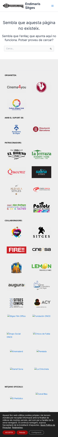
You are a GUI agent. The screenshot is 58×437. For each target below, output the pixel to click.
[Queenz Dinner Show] (16, 172)
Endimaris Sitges (32, 6)
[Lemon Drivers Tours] (41, 268)
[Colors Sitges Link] (16, 105)
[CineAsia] (41, 250)
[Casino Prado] (41, 87)
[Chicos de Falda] (41, 338)
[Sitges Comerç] (16, 303)
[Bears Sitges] (16, 268)
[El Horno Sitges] (16, 154)
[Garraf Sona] (16, 374)
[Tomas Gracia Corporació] (41, 190)
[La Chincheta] (41, 374)
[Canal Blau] (41, 398)
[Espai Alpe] (16, 207)
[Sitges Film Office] (17, 320)
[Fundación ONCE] (41, 320)
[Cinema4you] (16, 87)
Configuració (36, 432)
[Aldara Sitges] (16, 190)
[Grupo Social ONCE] (16, 338)
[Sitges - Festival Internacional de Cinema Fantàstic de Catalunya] (41, 232)
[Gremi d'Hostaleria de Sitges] (41, 285)
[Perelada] (41, 356)
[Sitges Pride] (16, 232)
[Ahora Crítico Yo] (41, 303)
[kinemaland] (16, 356)
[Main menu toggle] (52, 6)
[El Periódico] (16, 398)
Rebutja (22, 432)
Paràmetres (17, 427)
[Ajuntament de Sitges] (16, 129)
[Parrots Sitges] (41, 207)
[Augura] (16, 285)
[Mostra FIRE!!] (16, 250)
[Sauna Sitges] (41, 172)
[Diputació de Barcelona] (41, 129)
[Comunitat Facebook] (41, 154)
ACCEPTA (9, 432)
